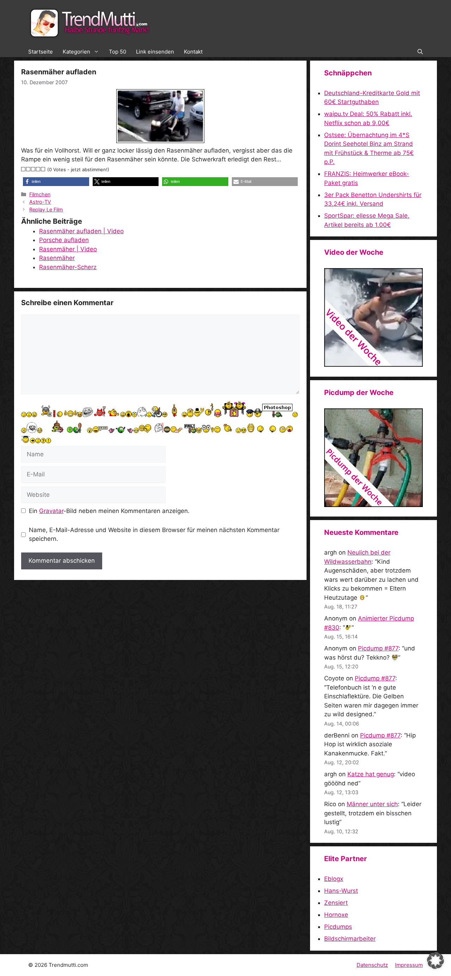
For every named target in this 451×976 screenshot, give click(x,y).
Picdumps (338, 926)
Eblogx (333, 878)
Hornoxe (336, 914)
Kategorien (76, 51)
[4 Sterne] (38, 169)
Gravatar (51, 510)
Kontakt (193, 51)
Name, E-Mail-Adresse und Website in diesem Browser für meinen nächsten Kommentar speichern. (154, 534)
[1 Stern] (23, 169)
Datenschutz (372, 965)
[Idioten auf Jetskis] (373, 364)
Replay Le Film (46, 209)
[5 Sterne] (43, 169)
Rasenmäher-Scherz (68, 267)
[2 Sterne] (28, 169)
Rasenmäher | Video (68, 249)
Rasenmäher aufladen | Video (81, 231)
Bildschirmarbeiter (350, 938)
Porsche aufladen (64, 239)
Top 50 (117, 51)
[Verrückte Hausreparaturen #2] (373, 504)
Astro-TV (40, 202)
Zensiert (336, 902)
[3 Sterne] (33, 169)
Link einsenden (155, 51)
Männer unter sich (372, 804)
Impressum (409, 965)
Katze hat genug (370, 774)
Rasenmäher (57, 257)
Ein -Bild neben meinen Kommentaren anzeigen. (109, 510)
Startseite (40, 51)
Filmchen (39, 194)
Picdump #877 (378, 648)
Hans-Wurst (341, 890)
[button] (420, 52)
